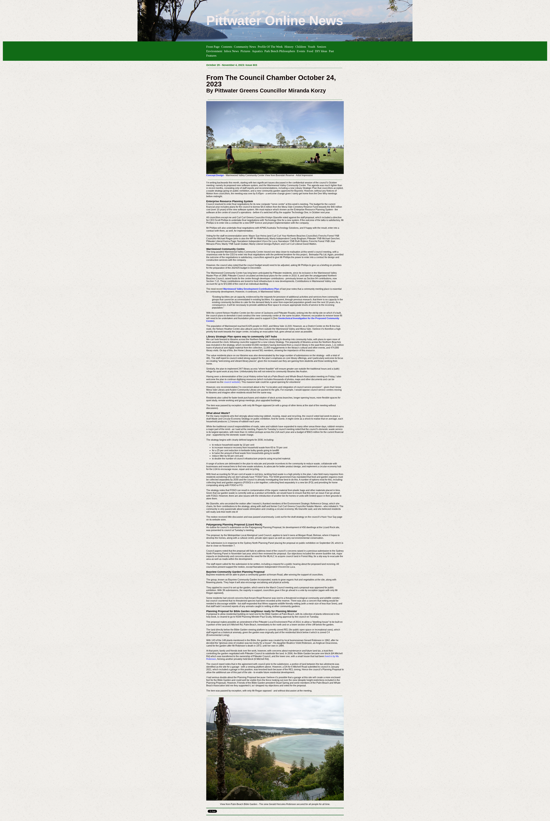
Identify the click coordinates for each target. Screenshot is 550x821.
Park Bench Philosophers (279, 51)
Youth (311, 46)
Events (301, 51)
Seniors (321, 46)
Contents (226, 46)
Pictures (245, 51)
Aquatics (257, 51)
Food (310, 51)
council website (232, 382)
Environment (214, 51)
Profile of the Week (270, 46)
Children (300, 46)
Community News (245, 46)
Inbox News (231, 51)
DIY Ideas (321, 51)
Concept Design (215, 175)
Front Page (213, 46)
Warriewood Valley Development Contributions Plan (251, 289)
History (289, 46)
